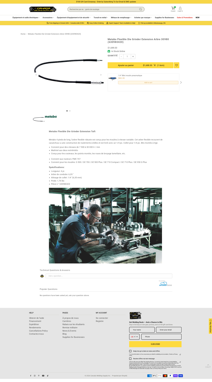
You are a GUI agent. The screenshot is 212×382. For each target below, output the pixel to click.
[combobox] (134, 337)
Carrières (66, 321)
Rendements (35, 327)
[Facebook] (30, 375)
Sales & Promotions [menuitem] (185, 18)
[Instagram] (34, 375)
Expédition (34, 324)
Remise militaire (69, 327)
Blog (64, 334)
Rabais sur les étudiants (73, 324)
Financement (35, 321)
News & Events (69, 331)
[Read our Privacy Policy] (180, 354)
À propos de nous (70, 318)
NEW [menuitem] (197, 18)
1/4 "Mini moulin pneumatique (130, 76)
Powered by (162, 281)
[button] (173, 9)
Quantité (113, 55)
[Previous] (36, 74)
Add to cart (148, 82)
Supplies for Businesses (73, 337)
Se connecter (102, 318)
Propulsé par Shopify (119, 376)
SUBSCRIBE (155, 344)
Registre (100, 321)
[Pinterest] (38, 375)
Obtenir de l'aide (36, 318)
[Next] (100, 74)
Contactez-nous (36, 334)
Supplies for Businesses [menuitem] (164, 18)
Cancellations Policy (38, 331)
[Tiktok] (47, 375)
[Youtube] (43, 375)
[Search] (141, 9)
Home (23, 34)
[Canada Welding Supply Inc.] (42, 9)
